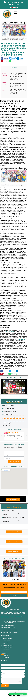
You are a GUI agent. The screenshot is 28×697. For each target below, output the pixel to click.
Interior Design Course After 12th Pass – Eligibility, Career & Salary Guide (18, 90)
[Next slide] (25, 565)
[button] (15, 12)
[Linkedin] (15, 7)
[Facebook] (10, 7)
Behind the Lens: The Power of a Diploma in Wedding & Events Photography (17, 83)
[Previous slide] (3, 565)
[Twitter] (12, 7)
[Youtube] (17, 7)
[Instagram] (14, 7)
